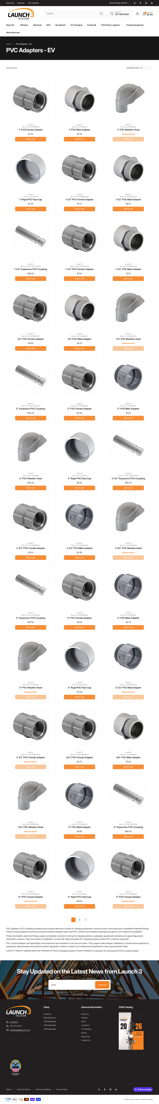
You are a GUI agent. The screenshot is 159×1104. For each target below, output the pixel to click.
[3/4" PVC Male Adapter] (128, 743)
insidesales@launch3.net (20, 1030)
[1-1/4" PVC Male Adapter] (128, 255)
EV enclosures (110, 950)
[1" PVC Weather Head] (128, 116)
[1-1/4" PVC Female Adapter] (79, 255)
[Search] (101, 13)
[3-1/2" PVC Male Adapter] (128, 674)
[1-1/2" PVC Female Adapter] (79, 186)
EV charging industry (65, 950)
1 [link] (73, 919)
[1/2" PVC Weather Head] (128, 325)
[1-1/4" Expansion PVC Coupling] (31, 255)
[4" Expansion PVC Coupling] (128, 813)
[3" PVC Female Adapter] (79, 604)
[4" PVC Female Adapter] (31, 883)
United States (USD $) (118, 3)
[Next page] (85, 919)
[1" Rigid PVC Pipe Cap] (31, 186)
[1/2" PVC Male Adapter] (79, 325)
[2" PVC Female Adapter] (79, 395)
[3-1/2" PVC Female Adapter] (31, 743)
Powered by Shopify (147, 1099)
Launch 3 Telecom (135, 1099)
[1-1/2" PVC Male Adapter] (128, 186)
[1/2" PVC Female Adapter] (31, 325)
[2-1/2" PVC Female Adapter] (31, 534)
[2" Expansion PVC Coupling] (31, 395)
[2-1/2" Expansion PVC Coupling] (128, 464)
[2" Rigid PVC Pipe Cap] (79, 464)
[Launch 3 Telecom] (18, 1016)
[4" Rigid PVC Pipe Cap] (79, 883)
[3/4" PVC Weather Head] (31, 813)
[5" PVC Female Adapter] (128, 883)
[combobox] (75, 13)
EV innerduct (97, 950)
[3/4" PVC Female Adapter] (79, 743)
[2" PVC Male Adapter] (128, 395)
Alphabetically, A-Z (135, 68)
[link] (10, 3)
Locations (14, 1022)
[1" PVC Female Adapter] (31, 116)
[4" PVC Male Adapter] (79, 813)
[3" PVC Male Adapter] (128, 604)
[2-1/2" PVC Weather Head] (128, 534)
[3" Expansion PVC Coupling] (31, 604)
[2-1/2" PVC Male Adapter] (79, 534)
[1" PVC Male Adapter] (79, 116)
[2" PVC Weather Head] (31, 464)
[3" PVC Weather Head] (31, 674)
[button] (148, 14)
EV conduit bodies (129, 950)
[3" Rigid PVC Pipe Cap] (79, 674)
